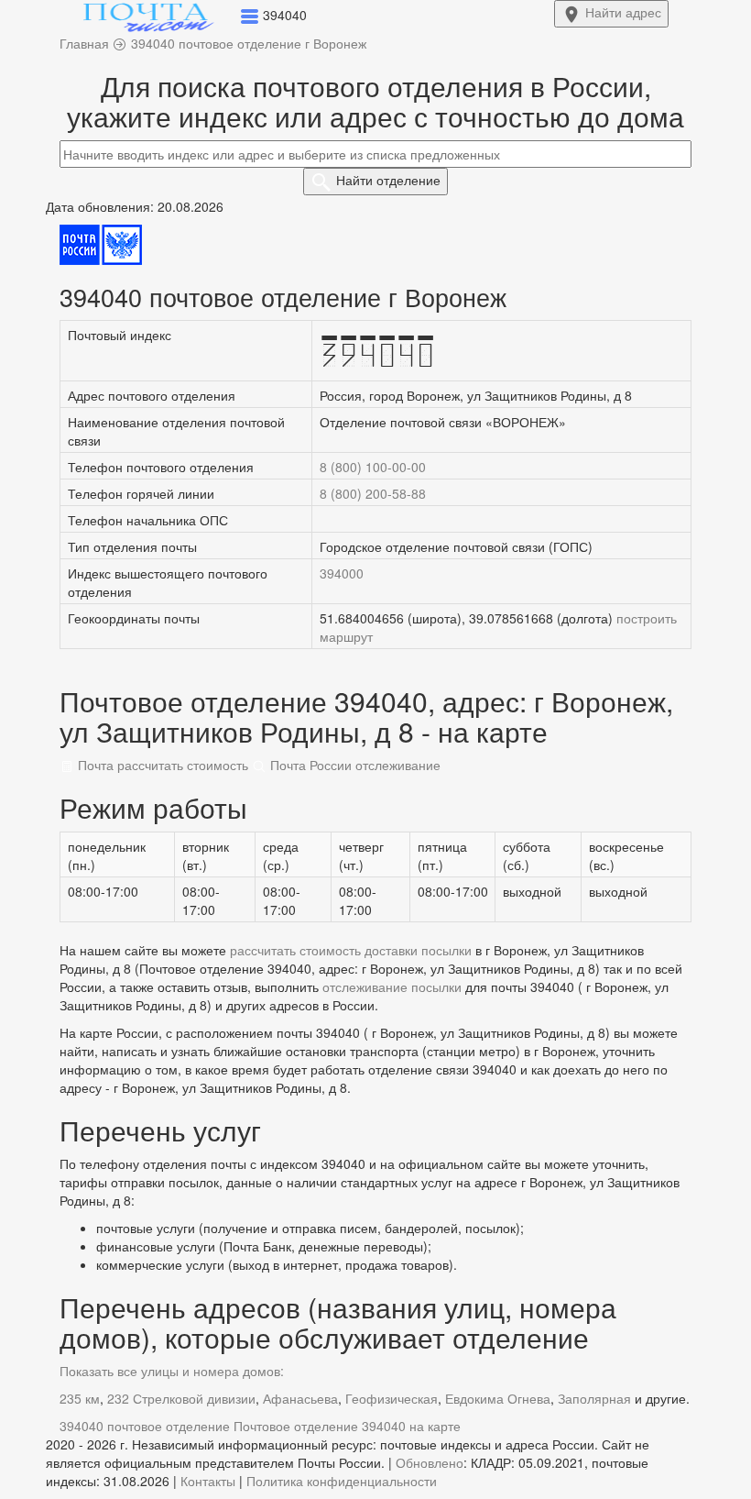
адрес (623, 12)
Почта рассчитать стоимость (161, 764)
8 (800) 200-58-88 (373, 493)
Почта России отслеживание (354, 764)
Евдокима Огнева (497, 1398)
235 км (80, 1398)
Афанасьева (300, 1398)
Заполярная (594, 1398)
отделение (388, 180)
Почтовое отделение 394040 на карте (347, 1425)
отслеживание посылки (392, 986)
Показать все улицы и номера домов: (172, 1370)
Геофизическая (391, 1398)
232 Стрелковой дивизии (181, 1398)
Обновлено (429, 1462)
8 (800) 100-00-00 (373, 466)
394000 (342, 573)
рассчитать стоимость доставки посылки (351, 950)
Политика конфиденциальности (341, 1480)
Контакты (207, 1480)
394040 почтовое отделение (145, 1425)
